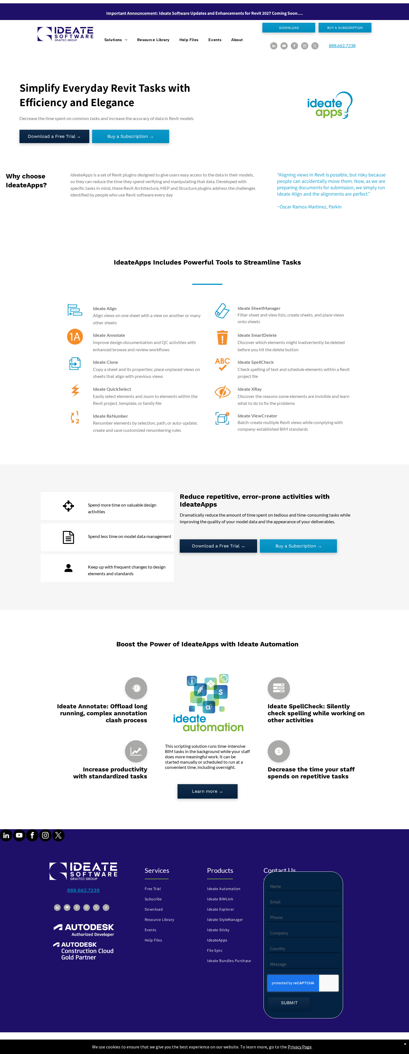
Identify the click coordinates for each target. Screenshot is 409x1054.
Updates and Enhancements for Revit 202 (229, 13)
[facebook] (294, 46)
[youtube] (284, 46)
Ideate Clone (105, 362)
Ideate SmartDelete (257, 335)
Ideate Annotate (109, 335)
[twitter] (315, 46)
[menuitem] (116, 40)
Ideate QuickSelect (112, 389)
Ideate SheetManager (259, 308)
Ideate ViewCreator (257, 415)
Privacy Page (300, 1047)
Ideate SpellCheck (256, 362)
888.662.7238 (342, 45)
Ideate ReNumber (110, 415)
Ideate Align (105, 308)
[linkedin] (273, 46)
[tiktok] (106, 908)
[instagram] (304, 46)
